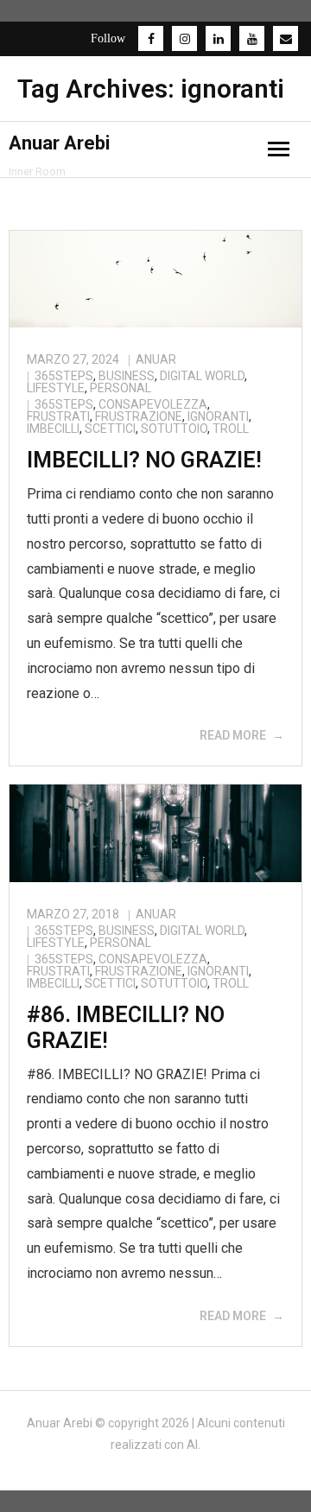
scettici (110, 428)
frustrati (58, 416)
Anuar (156, 359)
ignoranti (218, 416)
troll (231, 428)
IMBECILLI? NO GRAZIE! (144, 460)
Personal (120, 388)
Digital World (202, 376)
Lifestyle (56, 388)
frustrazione (138, 416)
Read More (233, 735)
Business (126, 376)
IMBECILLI (53, 428)
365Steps (64, 376)
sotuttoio (174, 428)
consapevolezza (152, 404)
